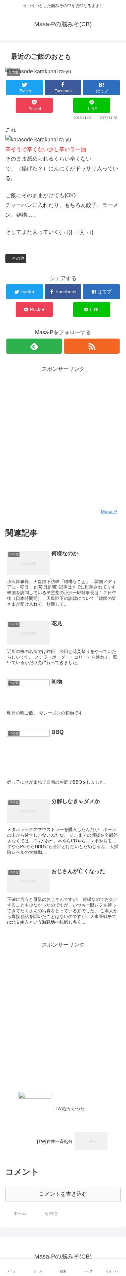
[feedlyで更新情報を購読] (34, 346)
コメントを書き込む (63, 1194)
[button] (113, 823)
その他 (18, 258)
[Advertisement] (63, 437)
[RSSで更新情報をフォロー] (92, 346)
